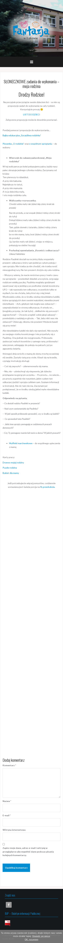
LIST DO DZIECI (31, 114)
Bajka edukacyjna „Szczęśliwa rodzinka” (22, 135)
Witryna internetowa (14, 829)
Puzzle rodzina (10, 467)
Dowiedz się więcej (41, 936)
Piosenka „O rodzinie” (14, 143)
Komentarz (9, 765)
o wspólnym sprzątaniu (40, 143)
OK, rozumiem (31, 939)
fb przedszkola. (47, 487)
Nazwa (7, 801)
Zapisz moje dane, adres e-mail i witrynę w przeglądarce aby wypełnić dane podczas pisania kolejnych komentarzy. (28, 852)
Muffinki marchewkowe (20, 443)
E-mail (7, 815)
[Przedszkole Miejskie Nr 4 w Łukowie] (31, 28)
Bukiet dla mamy (11, 473)
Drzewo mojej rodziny (13, 462)
